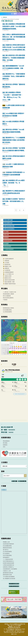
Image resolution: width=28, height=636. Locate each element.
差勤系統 (6, 260)
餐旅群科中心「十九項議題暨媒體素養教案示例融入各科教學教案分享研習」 (13, 140)
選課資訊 (6, 237)
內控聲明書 (7, 270)
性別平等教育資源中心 (8, 561)
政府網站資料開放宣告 (14, 586)
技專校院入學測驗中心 (8, 567)
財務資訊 (5, 445)
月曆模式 (3, 490)
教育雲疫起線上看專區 (8, 308)
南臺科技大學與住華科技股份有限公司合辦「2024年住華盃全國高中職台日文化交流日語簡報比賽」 (14, 47)
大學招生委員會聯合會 (8, 565)
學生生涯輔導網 (7, 296)
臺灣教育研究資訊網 (8, 572)
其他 (4, 446)
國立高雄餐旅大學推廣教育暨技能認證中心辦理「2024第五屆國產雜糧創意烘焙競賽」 (13, 26)
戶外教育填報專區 (9, 249)
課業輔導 (6, 243)
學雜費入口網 (6, 542)
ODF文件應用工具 (8, 274)
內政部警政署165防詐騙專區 (10, 569)
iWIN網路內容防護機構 (8, 576)
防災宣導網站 (6, 553)
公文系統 (6, 262)
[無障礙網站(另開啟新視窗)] (14, 592)
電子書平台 (5, 549)
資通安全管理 (7, 276)
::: (1, 424)
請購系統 (6, 268)
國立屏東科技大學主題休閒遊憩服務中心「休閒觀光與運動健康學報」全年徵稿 (13, 57)
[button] (14, 13)
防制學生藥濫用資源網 (8, 563)
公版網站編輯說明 (8, 258)
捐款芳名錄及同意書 (9, 280)
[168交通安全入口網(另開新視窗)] (14, 456)
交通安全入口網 (7, 571)
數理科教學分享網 (7, 574)
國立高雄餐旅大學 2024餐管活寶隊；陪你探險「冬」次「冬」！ (13, 182)
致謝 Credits (14, 634)
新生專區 (6, 232)
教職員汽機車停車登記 (10, 283)
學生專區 (5, 443)
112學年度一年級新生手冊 (9, 292)
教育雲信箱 (7, 264)
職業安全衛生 (7, 278)
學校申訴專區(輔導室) (8, 297)
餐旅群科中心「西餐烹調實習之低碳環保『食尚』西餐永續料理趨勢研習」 (13, 76)
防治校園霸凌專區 (7, 310)
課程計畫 (6, 235)
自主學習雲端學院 (7, 312)
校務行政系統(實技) (9, 229)
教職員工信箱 (7, 266)
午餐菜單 (5, 299)
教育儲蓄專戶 (6, 557)
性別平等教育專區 (7, 555)
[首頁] (1, 17)
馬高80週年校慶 (8, 220)
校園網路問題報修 (8, 272)
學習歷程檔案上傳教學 (8, 294)
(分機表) (19, 625)
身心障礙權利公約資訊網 (9, 578)
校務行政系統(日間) (9, 226)
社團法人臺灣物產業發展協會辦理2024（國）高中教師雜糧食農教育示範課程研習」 (13, 37)
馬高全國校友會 (8, 223)
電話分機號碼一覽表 (9, 281)
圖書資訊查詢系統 (7, 547)
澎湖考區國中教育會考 (8, 544)
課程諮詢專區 (7, 246)
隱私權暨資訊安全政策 (14, 583)
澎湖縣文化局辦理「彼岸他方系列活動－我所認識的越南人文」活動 (13, 201)
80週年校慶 (14, 481)
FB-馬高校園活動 (22, 481)
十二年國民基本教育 (8, 559)
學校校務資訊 (6, 441)
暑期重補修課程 (8, 240)
